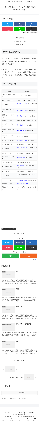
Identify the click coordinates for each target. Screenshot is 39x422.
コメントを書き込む (19, 392)
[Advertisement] (17, 207)
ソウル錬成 (6, 229)
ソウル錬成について (20, 41)
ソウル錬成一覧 (18, 44)
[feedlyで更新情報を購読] (10, 256)
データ (14, 229)
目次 (16, 37)
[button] (31, 29)
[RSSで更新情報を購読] (28, 256)
